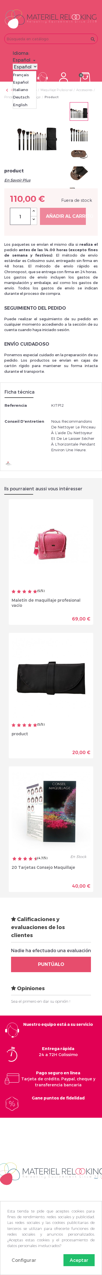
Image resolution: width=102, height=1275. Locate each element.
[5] (35, 591)
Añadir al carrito (66, 216)
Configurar (24, 1260)
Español (21, 82)
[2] (19, 591)
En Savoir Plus (17, 180)
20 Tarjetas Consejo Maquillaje (43, 867)
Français (21, 74)
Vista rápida (31, 617)
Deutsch (21, 97)
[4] (30, 591)
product (20, 733)
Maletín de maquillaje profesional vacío (46, 603)
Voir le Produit (70, 617)
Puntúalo (51, 964)
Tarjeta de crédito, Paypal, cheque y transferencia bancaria (58, 1078)
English (20, 104)
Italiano (20, 89)
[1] (14, 591)
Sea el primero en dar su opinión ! (40, 1001)
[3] (24, 591)
